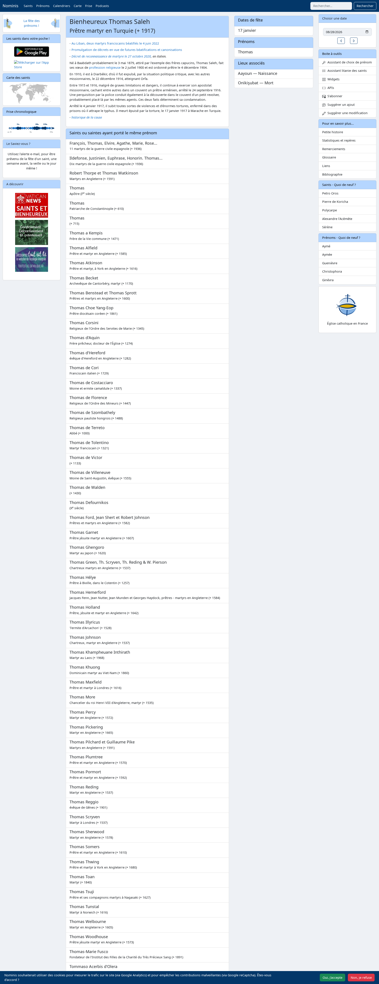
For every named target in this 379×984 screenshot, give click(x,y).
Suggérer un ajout (340, 105)
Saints (28, 6)
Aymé (326, 246)
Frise (88, 6)
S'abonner (334, 96)
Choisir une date (334, 18)
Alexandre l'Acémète (337, 219)
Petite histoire (332, 132)
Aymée (327, 254)
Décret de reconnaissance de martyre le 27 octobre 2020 (111, 56)
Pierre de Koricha (335, 202)
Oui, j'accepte (332, 977)
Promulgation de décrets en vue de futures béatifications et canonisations (127, 50)
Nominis (10, 5)
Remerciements (333, 149)
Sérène (327, 227)
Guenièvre (329, 263)
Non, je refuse (361, 977)
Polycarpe (329, 210)
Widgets (333, 79)
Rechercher (365, 6)
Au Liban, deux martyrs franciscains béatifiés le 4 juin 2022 (115, 43)
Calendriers (61, 6)
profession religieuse (105, 67)
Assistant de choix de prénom (349, 62)
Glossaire (329, 157)
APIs (330, 88)
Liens (326, 166)
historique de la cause (87, 117)
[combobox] (331, 6)
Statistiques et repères (339, 140)
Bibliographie (332, 174)
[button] (341, 41)
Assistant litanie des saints (346, 70)
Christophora (332, 271)
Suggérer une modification (347, 113)
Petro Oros (330, 193)
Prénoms (43, 6)
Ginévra (328, 280)
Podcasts (102, 6)
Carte (78, 6)
